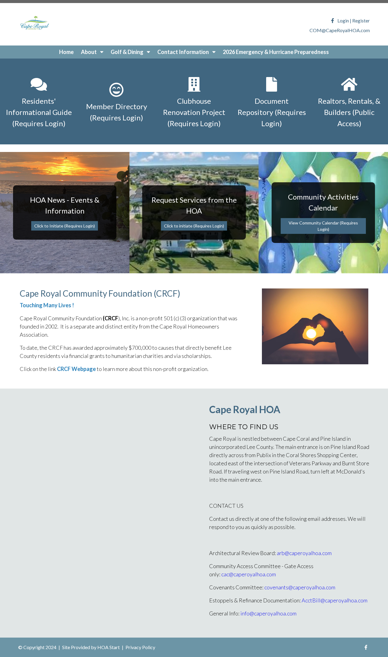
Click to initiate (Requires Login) (194, 225)
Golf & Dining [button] (127, 52)
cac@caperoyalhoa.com (248, 574)
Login (343, 20)
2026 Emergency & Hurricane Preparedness (276, 52)
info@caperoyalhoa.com (268, 613)
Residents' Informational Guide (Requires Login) (39, 112)
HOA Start (108, 647)
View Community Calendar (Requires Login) (323, 226)
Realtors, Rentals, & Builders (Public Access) (349, 112)
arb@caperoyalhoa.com (304, 553)
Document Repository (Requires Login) (272, 112)
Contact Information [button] (183, 52)
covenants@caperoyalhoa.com (299, 587)
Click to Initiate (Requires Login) (64, 225)
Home (66, 52)
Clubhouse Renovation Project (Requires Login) (194, 112)
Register (361, 20)
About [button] (89, 52)
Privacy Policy (140, 647)
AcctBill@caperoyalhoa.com (334, 600)
